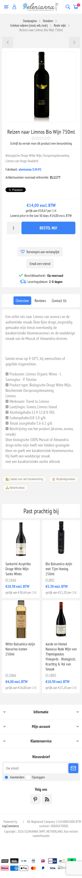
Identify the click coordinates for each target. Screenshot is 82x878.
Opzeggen (38, 777)
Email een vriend (40, 263)
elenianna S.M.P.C (30, 169)
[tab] (22, 300)
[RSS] (47, 799)
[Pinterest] (35, 799)
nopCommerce (10, 826)
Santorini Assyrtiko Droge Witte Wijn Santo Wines (18, 568)
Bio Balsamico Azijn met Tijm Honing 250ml (59, 568)
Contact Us (59, 300)
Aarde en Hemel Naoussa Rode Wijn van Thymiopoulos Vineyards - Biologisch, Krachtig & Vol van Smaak (61, 657)
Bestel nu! (48, 228)
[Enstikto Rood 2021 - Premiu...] (8, 42)
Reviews (40, 300)
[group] (21, 539)
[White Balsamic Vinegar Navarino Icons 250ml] (21, 619)
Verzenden (73, 768)
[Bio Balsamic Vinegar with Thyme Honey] (61, 539)
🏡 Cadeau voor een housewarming (24, 479)
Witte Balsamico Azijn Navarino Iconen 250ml (20, 649)
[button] (19, 555)
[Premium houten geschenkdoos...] (74, 42)
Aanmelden (17, 777)
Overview (22, 300)
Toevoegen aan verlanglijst (42, 251)
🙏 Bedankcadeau (15, 488)
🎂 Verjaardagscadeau (63, 479)
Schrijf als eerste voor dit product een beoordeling (41, 143)
